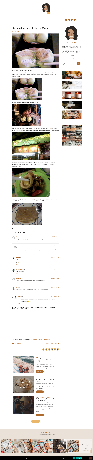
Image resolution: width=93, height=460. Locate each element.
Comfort (42, 397)
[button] (43, 349)
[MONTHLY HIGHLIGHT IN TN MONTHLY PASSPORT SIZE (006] (20, 446)
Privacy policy (79, 458)
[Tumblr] (75, 20)
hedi (17, 287)
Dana (17, 236)
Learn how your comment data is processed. (40, 339)
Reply (17, 241)
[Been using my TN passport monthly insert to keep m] (33, 446)
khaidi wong (18, 278)
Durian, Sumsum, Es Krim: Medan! (31, 28)
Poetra (50, 128)
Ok (73, 458)
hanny (19, 245)
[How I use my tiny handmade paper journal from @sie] (72, 446)
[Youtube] (72, 20)
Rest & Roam (16, 24)
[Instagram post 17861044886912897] (59, 446)
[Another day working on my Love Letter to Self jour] (7, 446)
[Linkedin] (69, 20)
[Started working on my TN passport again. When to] (46, 446)
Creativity (38, 377)
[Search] (78, 63)
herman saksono (19, 269)
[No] (90, 458)
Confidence (48, 397)
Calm (37, 357)
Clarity (38, 397)
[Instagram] (66, 20)
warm (17, 257)
